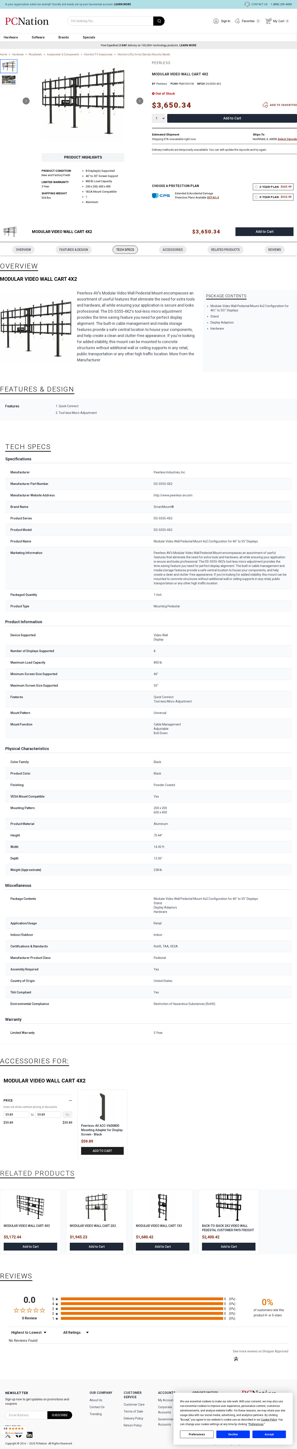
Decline (233, 1434)
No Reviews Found (23, 1340)
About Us (96, 1400)
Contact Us (97, 1407)
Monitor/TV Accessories (98, 54)
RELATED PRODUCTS (225, 249)
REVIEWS (274, 249)
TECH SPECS (125, 249)
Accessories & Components (63, 54)
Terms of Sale (133, 1411)
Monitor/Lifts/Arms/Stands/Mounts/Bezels (144, 54)
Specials (89, 37)
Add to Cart (232, 118)
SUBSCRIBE (60, 1415)
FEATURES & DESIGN (73, 249)
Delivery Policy (133, 1418)
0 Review (36, 1318)
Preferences (197, 1434)
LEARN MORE (122, 4)
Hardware (11, 37)
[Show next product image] (139, 100)
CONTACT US (259, 4)
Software (38, 37)
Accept (269, 1434)
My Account (166, 1400)
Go (67, 1114)
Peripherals (35, 54)
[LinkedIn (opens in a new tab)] (30, 1434)
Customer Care (134, 1404)
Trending (96, 1414)
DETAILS (213, 197)
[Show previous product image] (26, 100)
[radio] (148, 1298)
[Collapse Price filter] (70, 1100)
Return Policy (133, 1425)
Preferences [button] (256, 1424)
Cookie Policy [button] (269, 1419)
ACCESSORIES (173, 249)
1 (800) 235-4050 (281, 4)
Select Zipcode (287, 139)
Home (3, 54)
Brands (63, 37)
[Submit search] (159, 21)
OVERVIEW (23, 249)
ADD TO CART (102, 1151)
